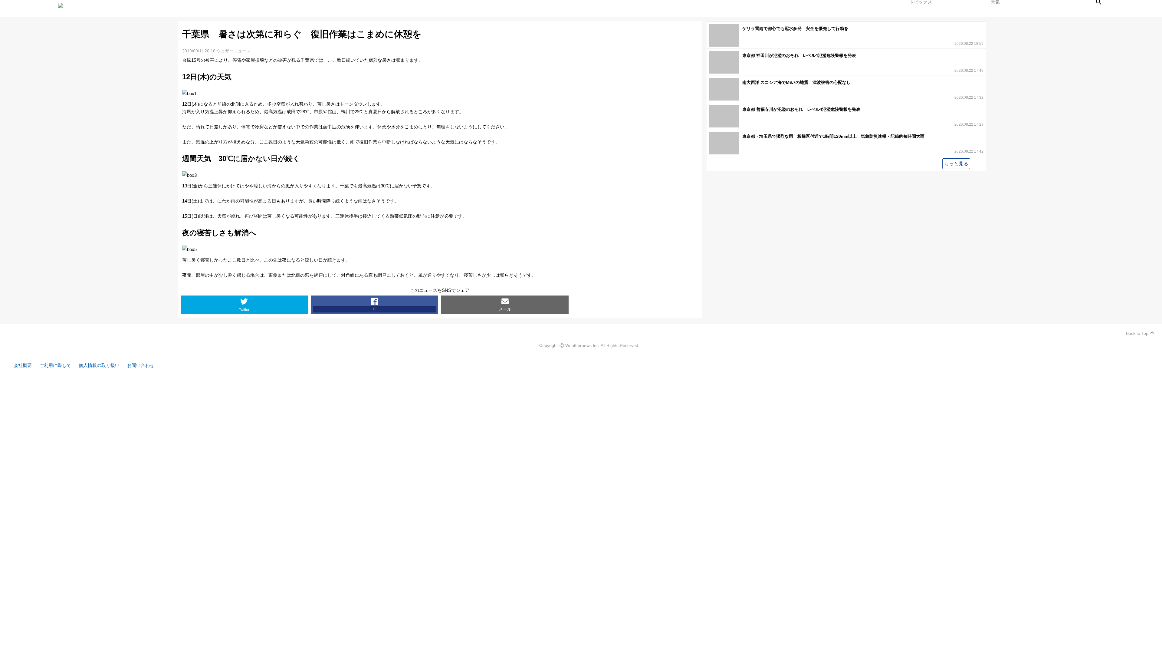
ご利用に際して (55, 365)
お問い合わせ (140, 365)
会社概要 (23, 365)
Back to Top (1137, 333)
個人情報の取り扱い (99, 365)
